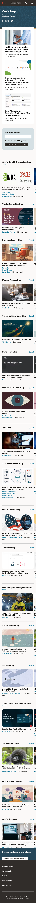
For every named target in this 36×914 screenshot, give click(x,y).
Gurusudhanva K (7, 498)
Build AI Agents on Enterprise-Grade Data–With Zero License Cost (17, 113)
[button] (26, 3)
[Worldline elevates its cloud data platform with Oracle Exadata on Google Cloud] (18, 37)
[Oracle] (4, 3)
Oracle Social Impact (9, 771)
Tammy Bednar (19, 118)
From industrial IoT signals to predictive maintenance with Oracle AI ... (17, 488)
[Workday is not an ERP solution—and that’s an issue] (17, 292)
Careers (27, 898)
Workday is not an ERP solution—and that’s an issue (16, 304)
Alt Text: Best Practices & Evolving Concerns (14, 412)
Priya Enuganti (7, 196)
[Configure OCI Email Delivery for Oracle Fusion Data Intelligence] (17, 560)
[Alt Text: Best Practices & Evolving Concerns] (17, 400)
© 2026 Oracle (9, 896)
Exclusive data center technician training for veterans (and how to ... (17, 534)
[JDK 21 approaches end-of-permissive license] (17, 440)
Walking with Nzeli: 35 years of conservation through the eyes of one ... (17, 768)
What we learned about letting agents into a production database (16, 376)
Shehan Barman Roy (9, 492)
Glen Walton (6, 617)
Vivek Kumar (6, 342)
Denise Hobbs (7, 847)
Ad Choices (20, 898)
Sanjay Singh (6, 272)
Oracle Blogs (16, 3)
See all (4, 164)
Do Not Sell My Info (24, 896)
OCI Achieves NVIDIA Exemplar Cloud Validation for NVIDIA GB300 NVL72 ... (16, 188)
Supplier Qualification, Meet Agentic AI (16, 729)
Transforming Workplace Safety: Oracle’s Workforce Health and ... (17, 614)
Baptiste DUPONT (23, 54)
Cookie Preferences (12, 898)
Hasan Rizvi (20, 87)
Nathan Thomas (10, 87)
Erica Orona (6, 575)
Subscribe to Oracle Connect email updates (16, 144)
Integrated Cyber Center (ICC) (12, 693)
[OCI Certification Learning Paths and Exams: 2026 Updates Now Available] (17, 794)
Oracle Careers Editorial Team (12, 538)
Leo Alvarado (9, 118)
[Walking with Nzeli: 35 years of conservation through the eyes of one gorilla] (17, 756)
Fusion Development (9, 232)
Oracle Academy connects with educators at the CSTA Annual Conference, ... (17, 844)
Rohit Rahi (5, 809)
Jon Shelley (6, 192)
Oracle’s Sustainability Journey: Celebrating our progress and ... (14, 650)
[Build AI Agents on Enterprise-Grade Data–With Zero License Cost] (18, 100)
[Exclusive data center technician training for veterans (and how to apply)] (17, 522)
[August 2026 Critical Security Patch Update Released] (17, 678)
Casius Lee (5, 380)
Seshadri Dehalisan (8, 194)
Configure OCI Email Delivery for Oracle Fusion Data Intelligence (15, 572)
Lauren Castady (7, 418)
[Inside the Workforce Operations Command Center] (17, 216)
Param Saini (6, 268)
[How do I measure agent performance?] (17, 328)
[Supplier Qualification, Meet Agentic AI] (17, 718)
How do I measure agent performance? (16, 339)
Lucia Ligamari (7, 731)
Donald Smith (6, 456)
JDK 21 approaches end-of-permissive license (16, 452)
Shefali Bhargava (7, 270)
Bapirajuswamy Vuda (9, 494)
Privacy (16, 896)
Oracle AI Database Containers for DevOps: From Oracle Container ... (14, 264)
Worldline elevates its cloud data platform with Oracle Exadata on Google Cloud (17, 49)
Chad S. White (7, 416)
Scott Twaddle (7, 653)
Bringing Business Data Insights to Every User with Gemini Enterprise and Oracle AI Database (17, 81)
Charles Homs (7, 308)
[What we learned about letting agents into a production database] (17, 364)
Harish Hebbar (7, 496)
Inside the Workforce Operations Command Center (14, 228)
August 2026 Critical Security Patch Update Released (15, 690)
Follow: (5, 21)
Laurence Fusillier (10, 54)
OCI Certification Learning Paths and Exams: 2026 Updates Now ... (15, 806)
